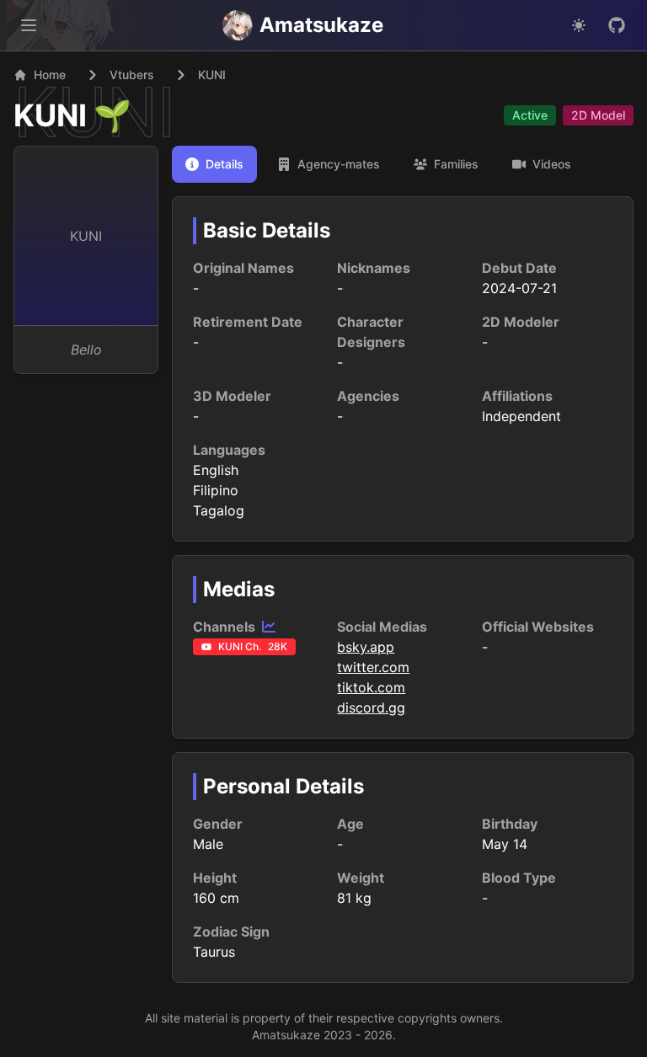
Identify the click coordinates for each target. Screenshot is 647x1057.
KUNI (50, 115)
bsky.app (365, 646)
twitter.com (373, 667)
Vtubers (132, 74)
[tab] (214, 164)
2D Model (598, 115)
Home (50, 74)
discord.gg (371, 707)
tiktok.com (371, 687)
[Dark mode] (579, 25)
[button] (29, 25)
